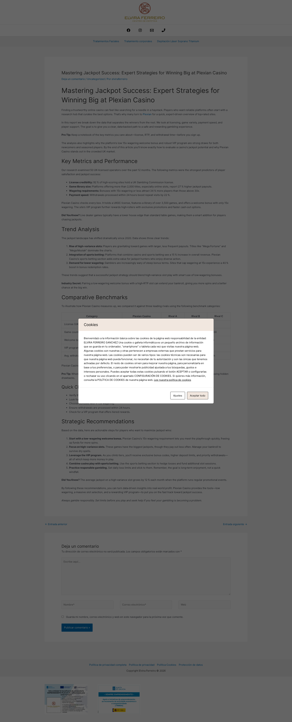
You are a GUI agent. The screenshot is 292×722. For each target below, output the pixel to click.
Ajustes (177, 395)
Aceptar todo (197, 395)
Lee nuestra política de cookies (172, 379)
